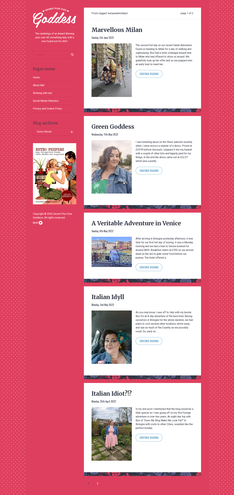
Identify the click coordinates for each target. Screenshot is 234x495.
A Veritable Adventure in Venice (136, 223)
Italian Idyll (108, 297)
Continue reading (149, 74)
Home (36, 77)
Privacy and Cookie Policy (47, 108)
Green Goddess (113, 126)
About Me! (39, 85)
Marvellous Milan (117, 30)
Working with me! (42, 93)
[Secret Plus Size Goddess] (54, 18)
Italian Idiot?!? (112, 393)
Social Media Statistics (46, 100)
